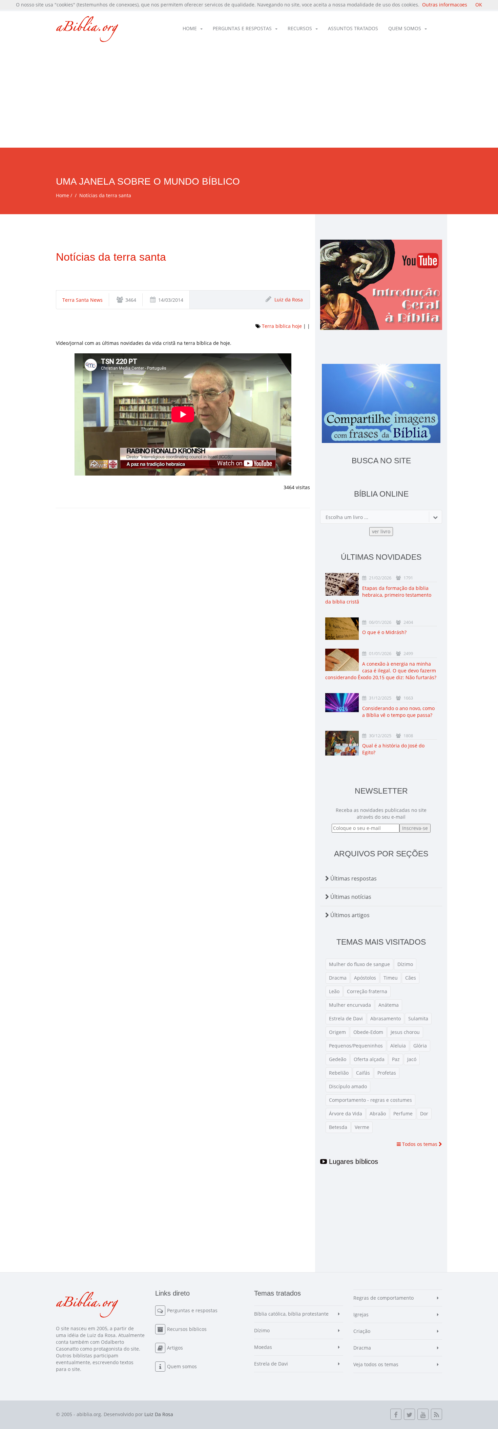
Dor (424, 1113)
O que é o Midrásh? (384, 632)
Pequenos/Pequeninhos (356, 1045)
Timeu (390, 978)
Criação (361, 1331)
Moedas (263, 1347)
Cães (410, 978)
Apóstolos (365, 978)
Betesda (338, 1127)
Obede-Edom (368, 1032)
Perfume (403, 1113)
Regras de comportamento (383, 1298)
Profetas (386, 1073)
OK (478, 4)
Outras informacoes (444, 4)
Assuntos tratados (353, 28)
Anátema (388, 1005)
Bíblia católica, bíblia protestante (291, 1314)
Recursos (300, 28)
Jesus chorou (405, 1032)
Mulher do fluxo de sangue (359, 964)
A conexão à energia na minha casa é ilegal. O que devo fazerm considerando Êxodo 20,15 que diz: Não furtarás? (380, 671)
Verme (362, 1127)
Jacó (411, 1059)
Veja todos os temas (375, 1364)
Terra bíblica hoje (282, 326)
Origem (337, 1032)
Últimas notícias (350, 897)
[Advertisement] (249, 96)
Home (190, 28)
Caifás (363, 1073)
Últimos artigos (349, 915)
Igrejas (361, 1314)
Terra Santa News (82, 300)
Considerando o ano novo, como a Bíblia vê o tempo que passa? (398, 711)
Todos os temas (420, 1144)
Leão (334, 991)
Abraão (378, 1113)
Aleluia (398, 1045)
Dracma (338, 978)
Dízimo (405, 964)
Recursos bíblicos (187, 1329)
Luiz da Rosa (288, 299)
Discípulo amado (348, 1086)
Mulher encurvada (350, 1005)
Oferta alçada (369, 1059)
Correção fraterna (367, 991)
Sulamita (418, 1018)
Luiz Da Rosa (158, 1414)
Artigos (175, 1347)
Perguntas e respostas (242, 28)
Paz (396, 1059)
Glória (420, 1045)
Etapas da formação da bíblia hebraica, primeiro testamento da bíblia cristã (378, 595)
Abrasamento (385, 1018)
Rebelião (339, 1073)
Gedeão (337, 1059)
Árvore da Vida (345, 1113)
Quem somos (404, 28)
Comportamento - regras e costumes (370, 1100)
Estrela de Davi (346, 1018)
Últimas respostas (353, 878)
